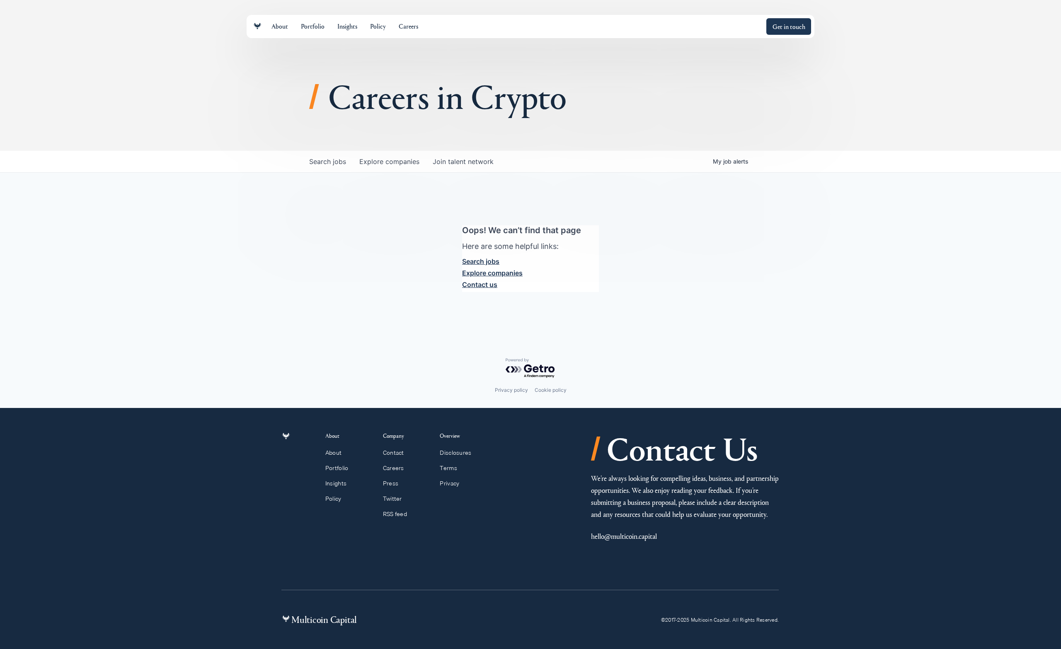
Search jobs (480, 261)
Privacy (449, 483)
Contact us (479, 284)
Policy (333, 498)
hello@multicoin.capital (624, 536)
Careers (393, 468)
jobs (327, 161)
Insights (335, 483)
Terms (448, 468)
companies (389, 161)
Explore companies (492, 273)
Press (390, 483)
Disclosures (455, 452)
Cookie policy (551, 390)
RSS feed (395, 514)
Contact (393, 452)
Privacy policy (511, 390)
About (333, 452)
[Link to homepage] (257, 26)
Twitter (392, 498)
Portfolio (337, 468)
